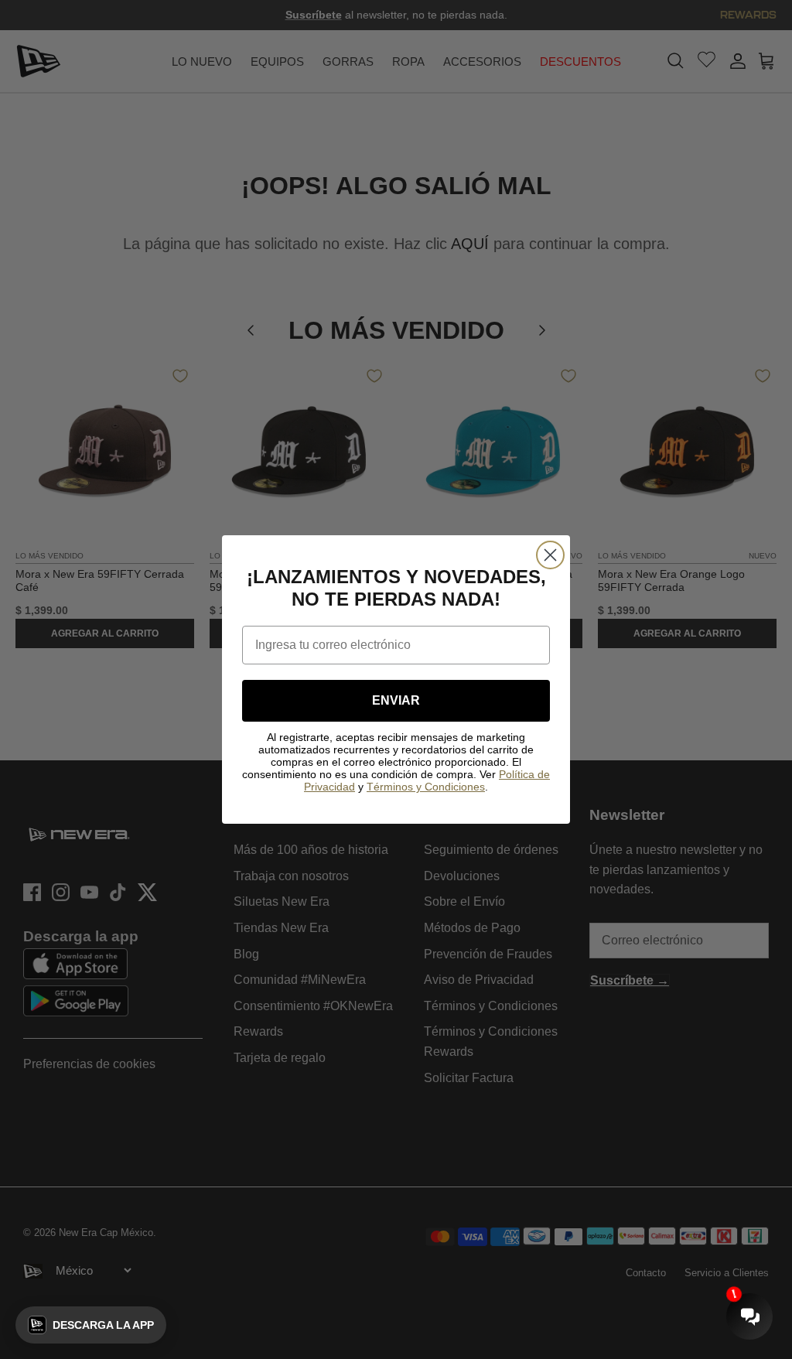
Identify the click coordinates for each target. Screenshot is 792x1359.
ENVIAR (396, 700)
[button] (90, 1325)
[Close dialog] (550, 555)
